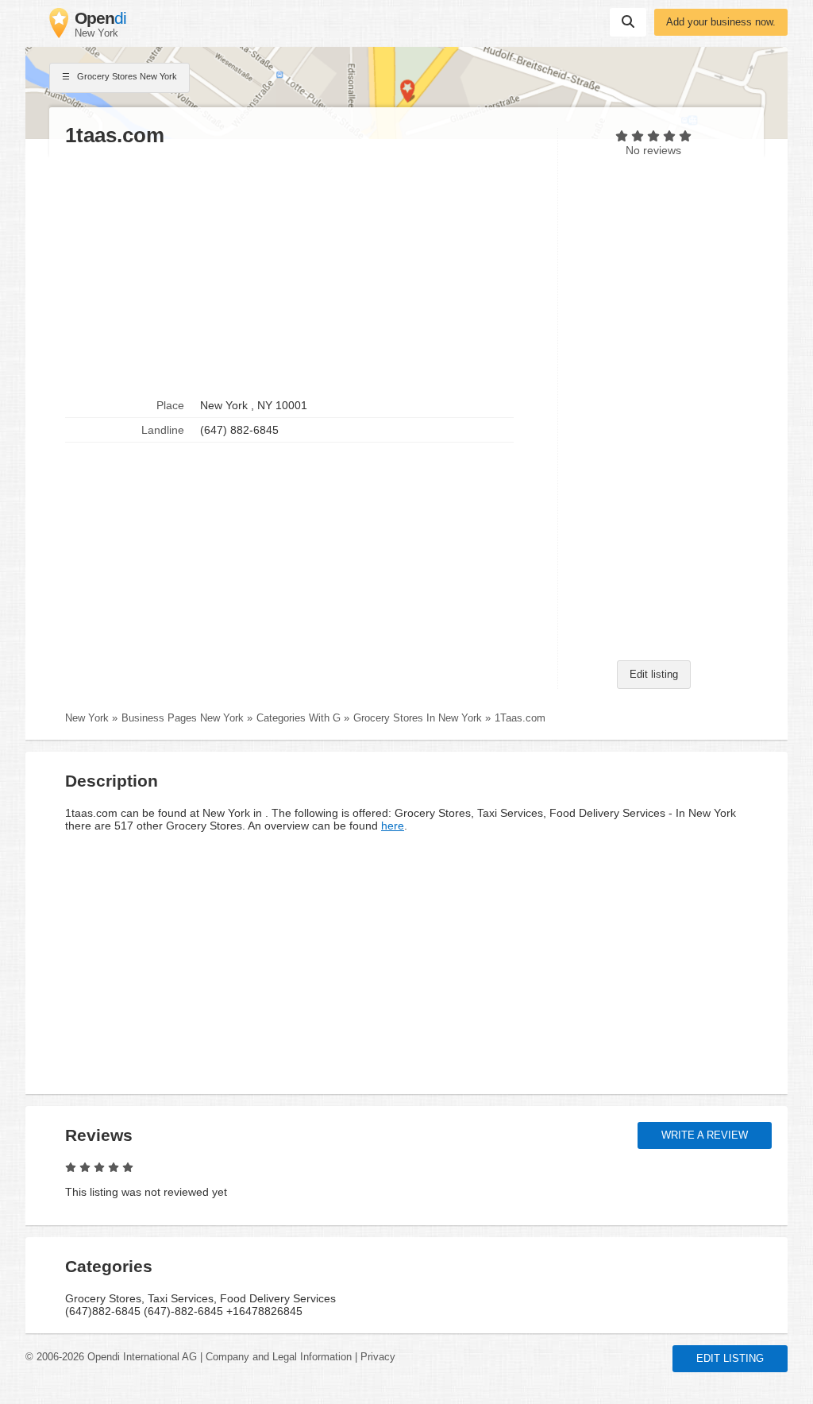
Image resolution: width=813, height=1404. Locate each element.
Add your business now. (721, 22)
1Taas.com (520, 718)
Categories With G (298, 718)
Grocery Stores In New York (417, 718)
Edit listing (654, 674)
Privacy (377, 1357)
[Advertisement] (303, 271)
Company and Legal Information (279, 1357)
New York (87, 718)
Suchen (628, 22)
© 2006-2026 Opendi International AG (111, 1357)
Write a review (704, 1135)
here (392, 825)
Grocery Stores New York (126, 76)
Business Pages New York (182, 718)
